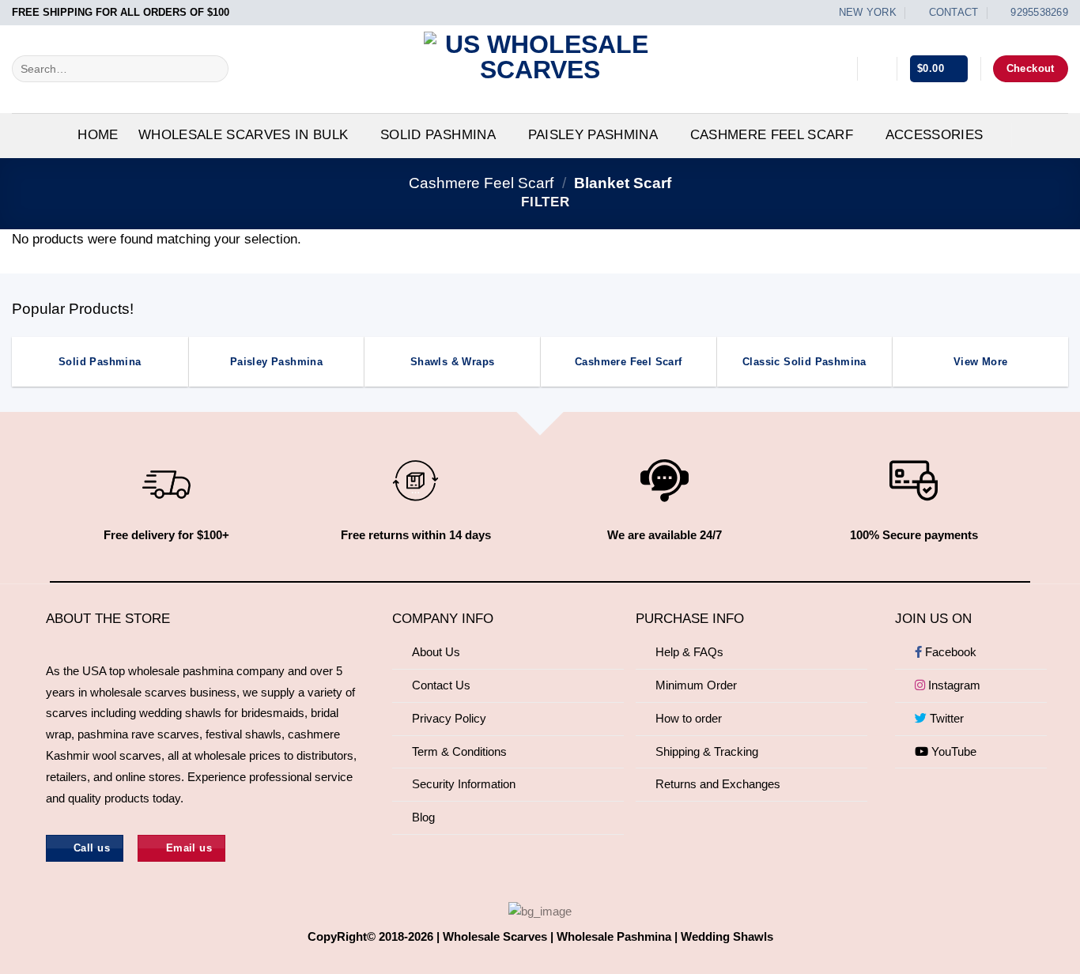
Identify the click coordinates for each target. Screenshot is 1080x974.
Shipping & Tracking (706, 751)
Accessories (935, 134)
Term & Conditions (459, 751)
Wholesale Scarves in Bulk (243, 134)
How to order (688, 718)
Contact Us (441, 685)
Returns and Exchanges (717, 784)
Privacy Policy (449, 718)
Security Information (463, 784)
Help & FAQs (689, 652)
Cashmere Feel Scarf (771, 134)
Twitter (945, 718)
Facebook (949, 652)
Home (97, 134)
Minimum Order (696, 685)
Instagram (952, 685)
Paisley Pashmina (593, 134)
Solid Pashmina (438, 134)
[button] (877, 68)
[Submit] (212, 68)
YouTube (952, 751)
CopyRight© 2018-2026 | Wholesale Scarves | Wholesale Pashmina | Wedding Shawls (540, 936)
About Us (436, 652)
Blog (423, 817)
